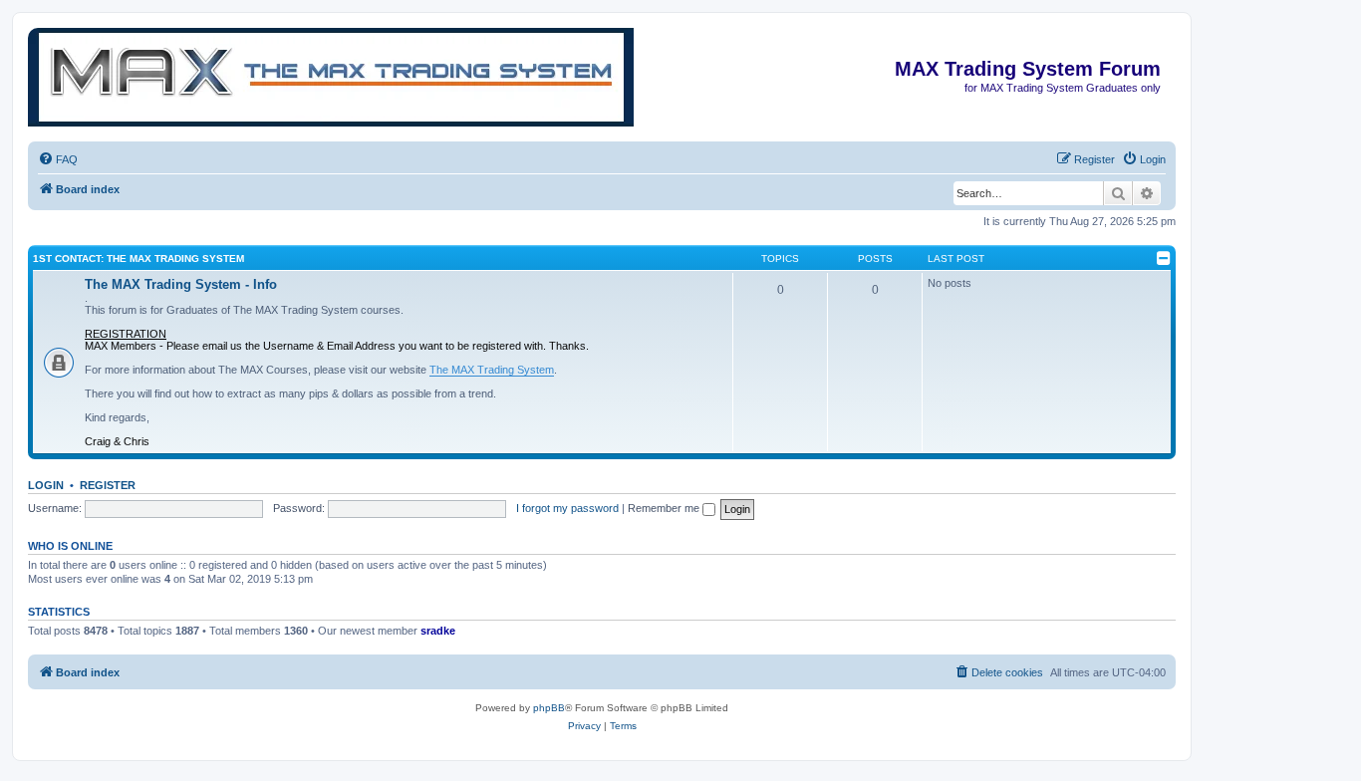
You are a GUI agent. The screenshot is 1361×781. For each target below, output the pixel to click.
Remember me (665, 508)
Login (46, 485)
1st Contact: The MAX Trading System (138, 258)
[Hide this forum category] (1164, 258)
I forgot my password (567, 508)
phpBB (549, 707)
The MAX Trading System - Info (181, 284)
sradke (437, 631)
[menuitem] (58, 159)
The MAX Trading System (491, 370)
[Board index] (1159, 38)
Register (108, 485)
